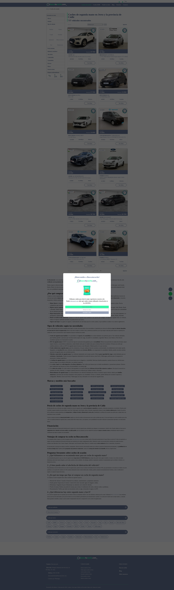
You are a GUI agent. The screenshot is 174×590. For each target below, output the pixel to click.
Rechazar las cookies (87, 309)
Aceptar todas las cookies (87, 306)
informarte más (74, 301)
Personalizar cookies (87, 312)
